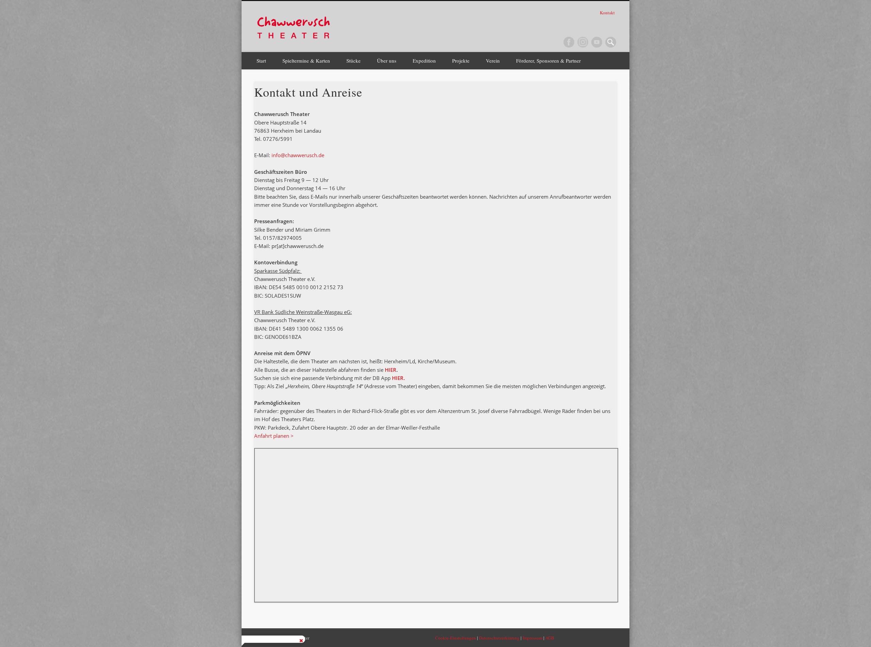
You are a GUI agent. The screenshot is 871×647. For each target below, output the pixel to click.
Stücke (353, 60)
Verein (493, 60)
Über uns (386, 60)
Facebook (568, 42)
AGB (549, 638)
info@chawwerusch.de (298, 155)
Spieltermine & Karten (306, 60)
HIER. (398, 378)
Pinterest (582, 42)
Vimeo (596, 42)
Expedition (424, 60)
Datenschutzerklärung (499, 638)
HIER (390, 369)
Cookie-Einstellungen (455, 638)
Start (261, 60)
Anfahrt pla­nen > (274, 435)
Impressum (532, 638)
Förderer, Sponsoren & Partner (548, 60)
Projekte (461, 60)
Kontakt (608, 13)
